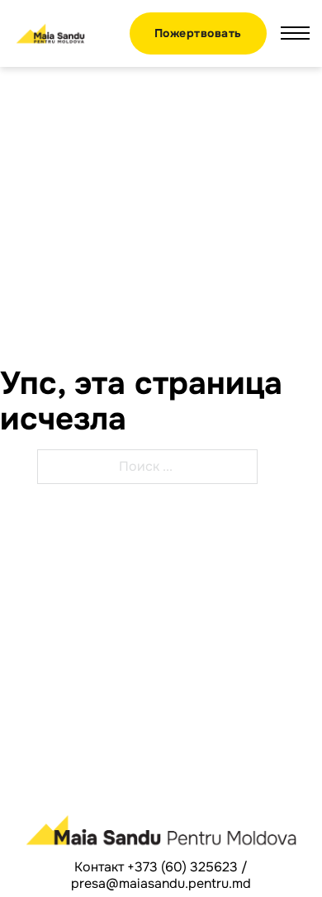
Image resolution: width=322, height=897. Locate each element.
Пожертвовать (198, 33)
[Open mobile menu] (295, 33)
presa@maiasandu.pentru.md (161, 883)
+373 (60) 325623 (182, 867)
